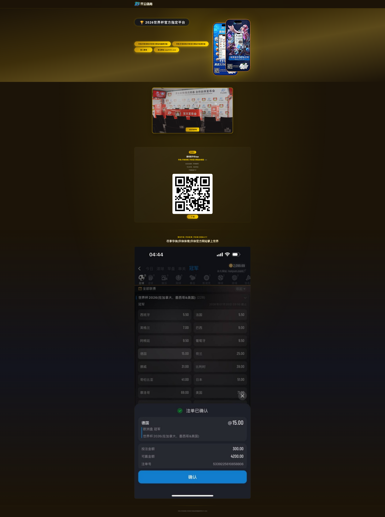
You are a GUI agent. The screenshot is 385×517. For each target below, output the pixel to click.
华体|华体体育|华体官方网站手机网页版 (191, 44)
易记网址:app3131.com (167, 50)
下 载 (193, 217)
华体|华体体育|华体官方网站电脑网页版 (153, 44)
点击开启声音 (193, 129)
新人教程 (143, 50)
